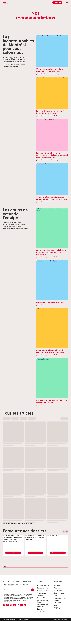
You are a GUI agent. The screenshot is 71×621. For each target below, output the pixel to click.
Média (56, 596)
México (56, 605)
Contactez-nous (42, 588)
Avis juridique (41, 593)
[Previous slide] (63, 531)
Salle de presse (59, 593)
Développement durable (42, 601)
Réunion (57, 588)
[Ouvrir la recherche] (64, 2)
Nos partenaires (42, 590)
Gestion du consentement (42, 610)
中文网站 (57, 608)
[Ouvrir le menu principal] (67, 2)
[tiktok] (25, 605)
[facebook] (4, 605)
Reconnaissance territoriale (42, 605)
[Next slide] (66, 531)
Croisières (57, 603)
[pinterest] (21, 605)
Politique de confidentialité (61, 619)
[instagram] (7, 605)
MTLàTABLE (58, 590)
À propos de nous (43, 585)
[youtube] (14, 605)
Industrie (57, 585)
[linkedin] (18, 605)
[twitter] (11, 605)
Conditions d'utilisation (41, 597)
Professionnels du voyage (60, 599)
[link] (13, 553)
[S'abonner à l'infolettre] (32, 589)
